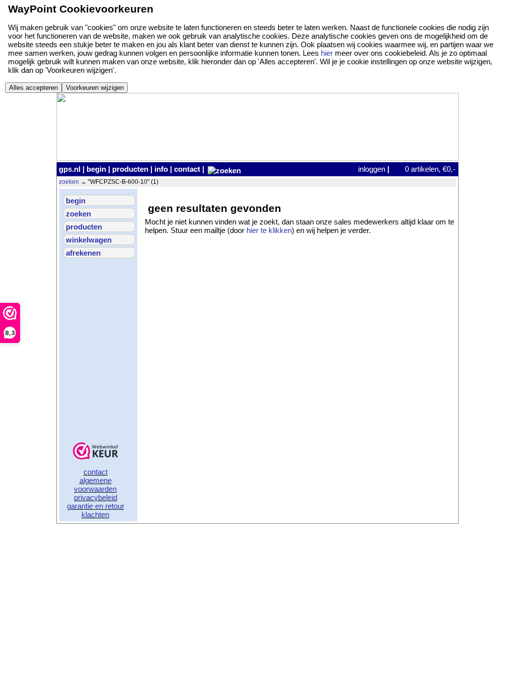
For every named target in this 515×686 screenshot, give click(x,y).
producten (130, 169)
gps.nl (69, 169)
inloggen (371, 169)
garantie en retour (95, 506)
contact (187, 169)
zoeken (69, 181)
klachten (95, 514)
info (161, 169)
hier (327, 53)
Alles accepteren (33, 87)
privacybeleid (95, 497)
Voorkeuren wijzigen (95, 87)
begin (96, 169)
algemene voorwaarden (95, 484)
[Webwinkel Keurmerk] (95, 452)
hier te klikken (269, 230)
